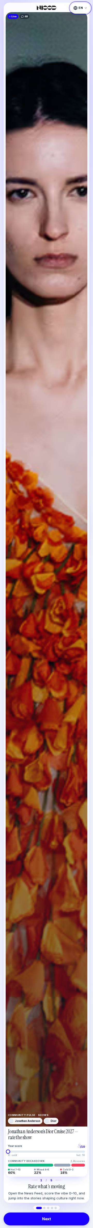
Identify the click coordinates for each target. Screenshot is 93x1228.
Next (46, 1218)
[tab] (39, 1208)
